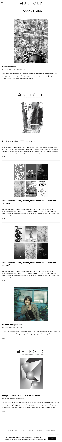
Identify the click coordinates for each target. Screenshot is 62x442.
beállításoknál (29, 439)
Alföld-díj (30, 430)
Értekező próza (9, 69)
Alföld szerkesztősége (18, 144)
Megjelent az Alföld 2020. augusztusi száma (21, 396)
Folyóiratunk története (50, 430)
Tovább (3, 82)
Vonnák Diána (19, 327)
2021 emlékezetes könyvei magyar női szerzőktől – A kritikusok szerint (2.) (29, 264)
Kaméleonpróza (9, 66)
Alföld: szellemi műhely (12, 430)
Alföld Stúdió (22, 430)
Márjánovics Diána (21, 69)
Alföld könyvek (39, 430)
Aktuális (4, 144)
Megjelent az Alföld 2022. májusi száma (19, 141)
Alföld (3, 69)
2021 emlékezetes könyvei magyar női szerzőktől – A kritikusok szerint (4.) (29, 202)
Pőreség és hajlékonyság (13, 324)
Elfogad (52, 438)
